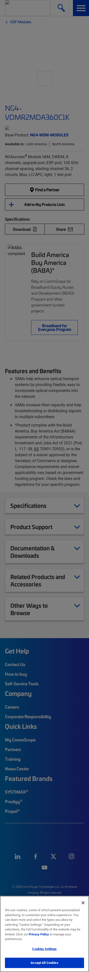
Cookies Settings (44, 949)
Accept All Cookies (44, 962)
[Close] (83, 902)
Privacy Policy (39, 934)
